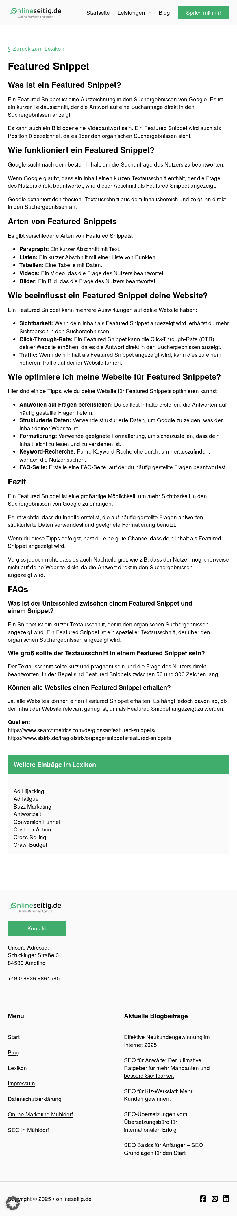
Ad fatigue (26, 798)
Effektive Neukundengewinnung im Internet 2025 (167, 1040)
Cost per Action (32, 829)
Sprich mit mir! (203, 12)
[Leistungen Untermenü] (149, 12)
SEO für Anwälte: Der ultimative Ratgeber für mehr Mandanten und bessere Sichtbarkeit (167, 1067)
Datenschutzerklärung (35, 1098)
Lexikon (17, 1067)
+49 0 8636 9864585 (34, 978)
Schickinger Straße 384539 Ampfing (33, 958)
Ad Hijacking (29, 791)
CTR (206, 339)
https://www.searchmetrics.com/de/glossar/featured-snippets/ (81, 730)
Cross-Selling (30, 837)
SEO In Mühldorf (28, 1129)
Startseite (98, 12)
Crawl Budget (30, 844)
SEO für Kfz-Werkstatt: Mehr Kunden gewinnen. (158, 1094)
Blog (164, 12)
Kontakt (36, 928)
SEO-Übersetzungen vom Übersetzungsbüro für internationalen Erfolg (155, 1121)
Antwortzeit (27, 814)
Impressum (21, 1083)
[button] (12, 1203)
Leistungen (131, 12)
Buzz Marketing (32, 806)
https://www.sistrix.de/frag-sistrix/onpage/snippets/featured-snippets (89, 737)
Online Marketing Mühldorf (40, 1114)
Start (14, 1037)
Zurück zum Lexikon (38, 48)
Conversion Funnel (37, 821)
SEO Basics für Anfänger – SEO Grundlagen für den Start (163, 1148)
